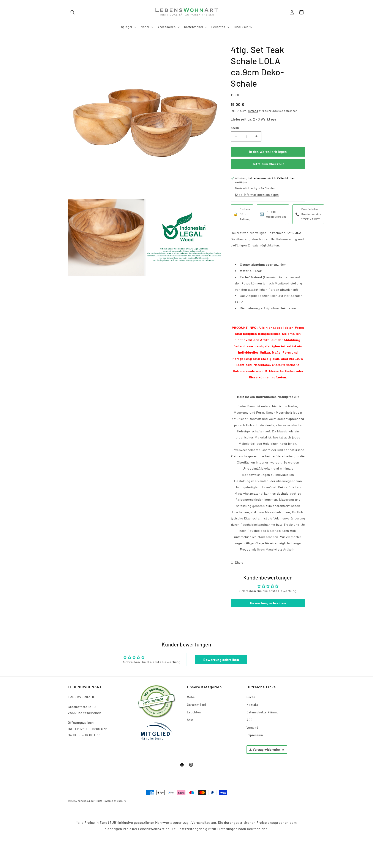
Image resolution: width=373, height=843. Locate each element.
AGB (250, 720)
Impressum (255, 735)
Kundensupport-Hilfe (90, 800)
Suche (251, 697)
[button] (72, 12)
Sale (190, 720)
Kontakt (252, 704)
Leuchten (194, 712)
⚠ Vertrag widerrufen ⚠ (266, 749)
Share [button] (239, 562)
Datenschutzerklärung (263, 712)
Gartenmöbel (196, 704)
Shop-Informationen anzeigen (257, 195)
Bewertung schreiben (268, 603)
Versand (253, 110)
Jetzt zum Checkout (268, 164)
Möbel (191, 697)
